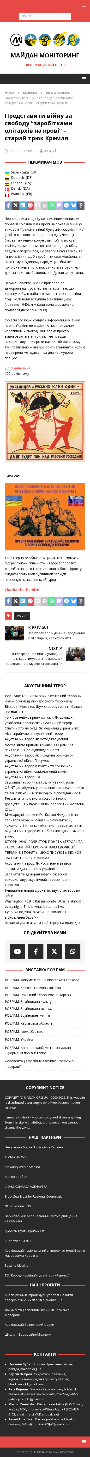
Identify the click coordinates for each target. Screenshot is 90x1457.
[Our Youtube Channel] (17, 951)
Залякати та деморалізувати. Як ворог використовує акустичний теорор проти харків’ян (38, 879)
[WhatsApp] (72, 951)
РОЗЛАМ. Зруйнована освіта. (28, 1008)
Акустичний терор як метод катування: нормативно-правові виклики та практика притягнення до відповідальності (39, 744)
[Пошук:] (45, 16)
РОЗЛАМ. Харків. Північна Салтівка (33, 987)
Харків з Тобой (16, 1176)
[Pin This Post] (30, 205)
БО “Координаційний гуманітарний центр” (37, 1275)
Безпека (30, 92)
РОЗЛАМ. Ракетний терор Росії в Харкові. (38, 994)
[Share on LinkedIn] (22, 205)
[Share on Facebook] (8, 205)
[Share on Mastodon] (59, 205)
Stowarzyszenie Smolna (22, 1167)
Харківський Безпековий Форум (29, 1324)
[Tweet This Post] (15, 205)
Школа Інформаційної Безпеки (28, 1334)
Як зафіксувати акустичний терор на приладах (42, 922)
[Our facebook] (35, 951)
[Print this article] (44, 205)
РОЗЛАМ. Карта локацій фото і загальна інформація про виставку (38, 1050)
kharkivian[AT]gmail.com (26, 1384)
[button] (83, 5)
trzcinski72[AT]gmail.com (52, 1424)
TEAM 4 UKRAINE (16, 1157)
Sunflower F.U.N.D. (18, 1241)
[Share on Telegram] (66, 205)
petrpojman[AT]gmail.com (26, 1399)
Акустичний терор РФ (22, 777)
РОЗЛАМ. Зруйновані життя (27, 1015)
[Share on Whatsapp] (51, 205)
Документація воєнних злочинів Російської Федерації (40, 1063)
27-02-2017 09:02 (22, 150)
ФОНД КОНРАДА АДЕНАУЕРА (26, 1186)
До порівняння (17, 368)
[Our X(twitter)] (54, 951)
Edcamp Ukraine (17, 1265)
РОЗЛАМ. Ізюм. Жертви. (24, 1031)
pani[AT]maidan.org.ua (25, 1369)
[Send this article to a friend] (37, 205)
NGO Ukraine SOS (18, 1206)
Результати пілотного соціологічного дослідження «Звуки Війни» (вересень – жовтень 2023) (44, 804)
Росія (21, 616)
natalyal (50, 150)
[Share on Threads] (80, 205)
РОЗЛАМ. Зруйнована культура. (30, 1001)
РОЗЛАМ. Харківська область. (29, 1023)
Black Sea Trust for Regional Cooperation (35, 1196)
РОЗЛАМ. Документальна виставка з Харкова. (42, 980)
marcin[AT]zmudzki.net (42, 1414)
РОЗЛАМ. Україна (19, 1039)
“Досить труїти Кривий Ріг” (25, 1231)
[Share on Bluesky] (73, 205)
